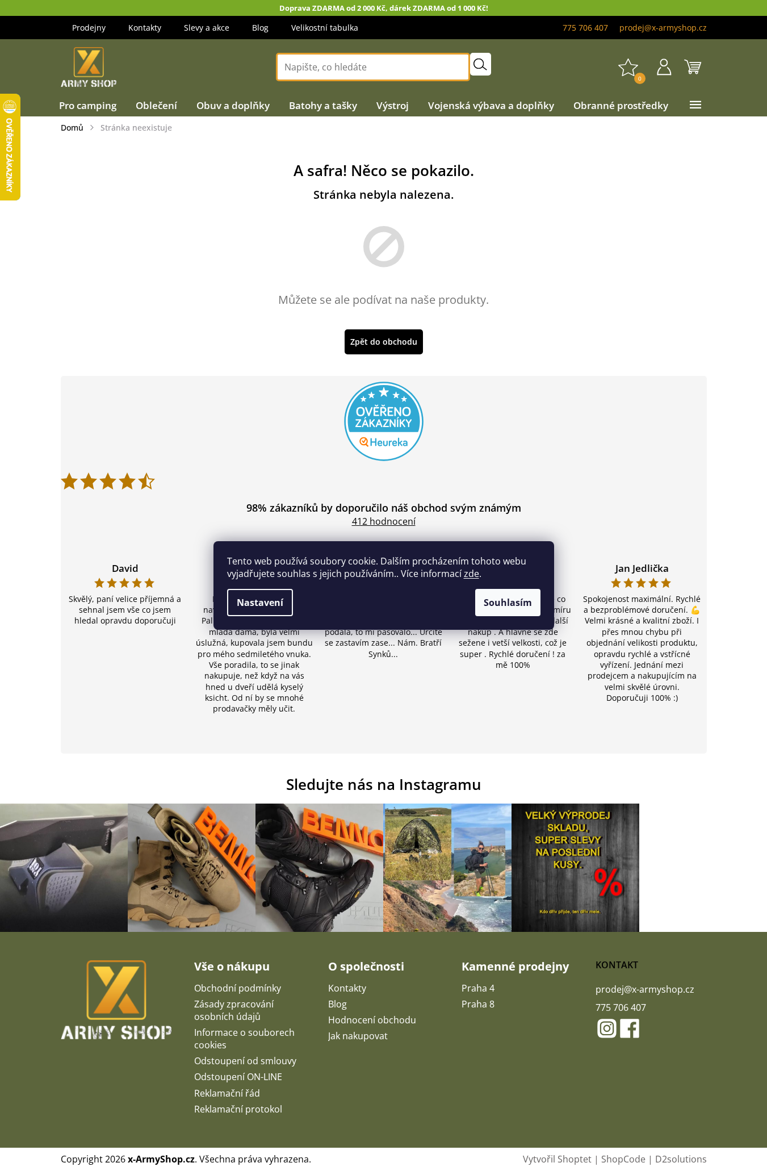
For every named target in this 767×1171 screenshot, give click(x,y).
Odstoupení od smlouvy (245, 1061)
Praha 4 (478, 988)
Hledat (480, 64)
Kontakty (144, 27)
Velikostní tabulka (324, 27)
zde (471, 573)
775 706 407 (621, 1007)
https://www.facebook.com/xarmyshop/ (629, 1028)
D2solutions (681, 1159)
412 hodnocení (384, 521)
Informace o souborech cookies (244, 1038)
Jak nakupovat (358, 1036)
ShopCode (623, 1159)
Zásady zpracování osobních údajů (234, 1010)
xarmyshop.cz (607, 1028)
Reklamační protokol (238, 1109)
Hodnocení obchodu (372, 1020)
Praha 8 (478, 1004)
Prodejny (89, 27)
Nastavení (260, 602)
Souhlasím (508, 602)
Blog (260, 27)
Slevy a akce (206, 27)
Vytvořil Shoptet (557, 1159)
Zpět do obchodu (383, 341)
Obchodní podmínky (237, 988)
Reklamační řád (227, 1093)
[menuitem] (87, 105)
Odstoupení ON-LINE (238, 1076)
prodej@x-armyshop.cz (645, 989)
